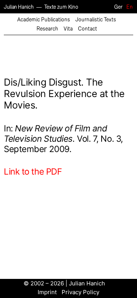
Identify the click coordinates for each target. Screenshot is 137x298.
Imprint (47, 292)
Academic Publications (43, 20)
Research (47, 29)
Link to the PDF (33, 171)
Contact (87, 29)
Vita (68, 29)
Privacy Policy (80, 292)
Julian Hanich (18, 7)
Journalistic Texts (95, 20)
